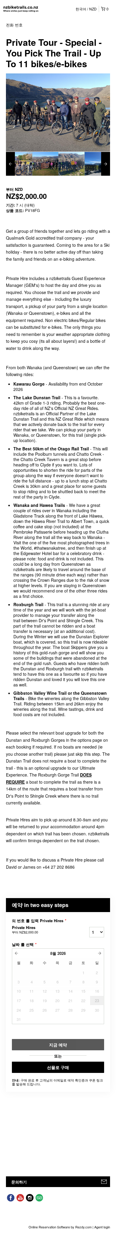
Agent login (102, 1227)
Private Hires (25, 929)
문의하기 (19, 1182)
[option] (19, 164)
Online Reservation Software (49, 1227)
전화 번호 (14, 25)
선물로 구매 (58, 1067)
